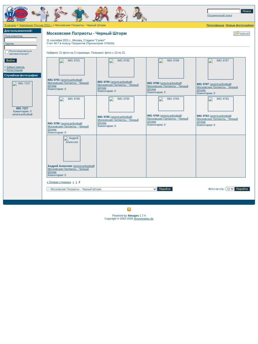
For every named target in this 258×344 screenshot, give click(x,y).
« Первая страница (59, 182)
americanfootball (71, 79)
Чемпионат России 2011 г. (35, 25)
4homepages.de (143, 218)
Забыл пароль (16, 66)
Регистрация (15, 70)
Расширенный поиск (219, 15)
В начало (10, 25)
